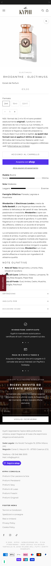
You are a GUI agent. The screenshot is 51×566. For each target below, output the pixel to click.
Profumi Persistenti (11, 480)
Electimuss (25, 72)
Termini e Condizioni (11, 510)
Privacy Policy (8, 523)
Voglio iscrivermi (25, 419)
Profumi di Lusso (10, 489)
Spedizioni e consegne (12, 514)
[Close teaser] (7, 274)
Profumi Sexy (8, 485)
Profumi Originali (10, 497)
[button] (3, 283)
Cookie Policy (8, 527)
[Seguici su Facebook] (3, 535)
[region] (25, 330)
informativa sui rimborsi (19, 146)
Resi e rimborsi (9, 519)
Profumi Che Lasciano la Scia (15, 476)
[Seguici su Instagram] (10, 535)
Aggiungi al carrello (25, 154)
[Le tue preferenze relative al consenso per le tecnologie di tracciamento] (4, 561)
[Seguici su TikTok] (16, 535)
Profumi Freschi (9, 493)
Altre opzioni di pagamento (25, 168)
